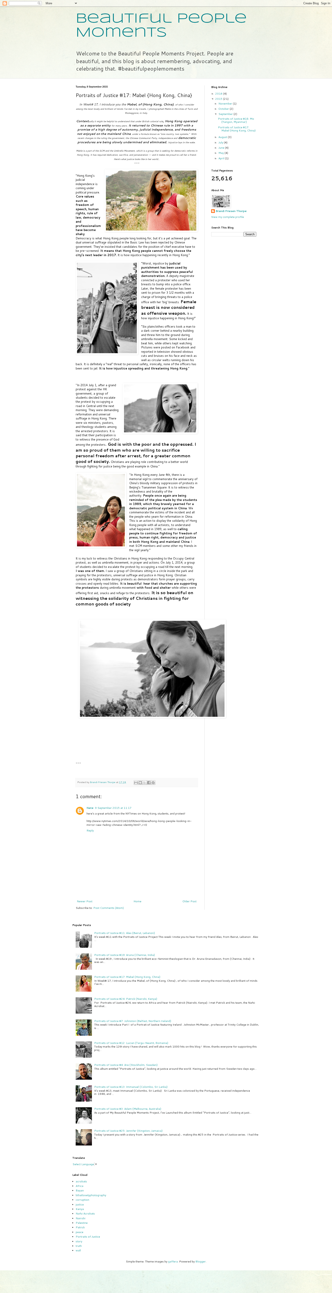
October (224, 109)
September (226, 114)
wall (78, 1250)
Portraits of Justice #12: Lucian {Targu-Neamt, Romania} (131, 1043)
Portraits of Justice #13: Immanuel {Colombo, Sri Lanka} (131, 1087)
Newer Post (84, 901)
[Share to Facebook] (149, 782)
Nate (90, 808)
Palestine (82, 1223)
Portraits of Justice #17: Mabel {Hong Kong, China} (237, 128)
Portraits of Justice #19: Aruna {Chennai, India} (124, 955)
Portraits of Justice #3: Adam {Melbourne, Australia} (127, 1109)
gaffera (173, 1261)
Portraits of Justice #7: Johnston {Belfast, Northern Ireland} (132, 1021)
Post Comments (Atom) (108, 908)
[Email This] (136, 782)
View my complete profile (227, 217)
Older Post (189, 901)
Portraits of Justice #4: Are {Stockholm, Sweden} (126, 1065)
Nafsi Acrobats (85, 1213)
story (79, 1241)
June (221, 148)
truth (79, 1246)
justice (80, 1204)
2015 (219, 99)
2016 (219, 93)
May (221, 153)
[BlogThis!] (140, 782)
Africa (79, 1186)
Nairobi (80, 1218)
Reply (90, 830)
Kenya (80, 1209)
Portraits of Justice (88, 1236)
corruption (82, 1200)
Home (137, 901)
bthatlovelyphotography (91, 1195)
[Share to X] (144, 782)
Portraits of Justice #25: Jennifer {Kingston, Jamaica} (128, 1131)
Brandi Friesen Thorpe (231, 211)
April (221, 158)
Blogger (200, 1261)
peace (79, 1232)
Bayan (80, 1190)
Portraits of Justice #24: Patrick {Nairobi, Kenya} (125, 999)
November (225, 103)
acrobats (81, 1181)
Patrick (80, 1227)
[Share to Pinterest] (153, 782)
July (221, 142)
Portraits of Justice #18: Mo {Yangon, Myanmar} (236, 120)
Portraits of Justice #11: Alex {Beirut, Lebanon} (124, 933)
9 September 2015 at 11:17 (113, 808)
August (223, 137)
